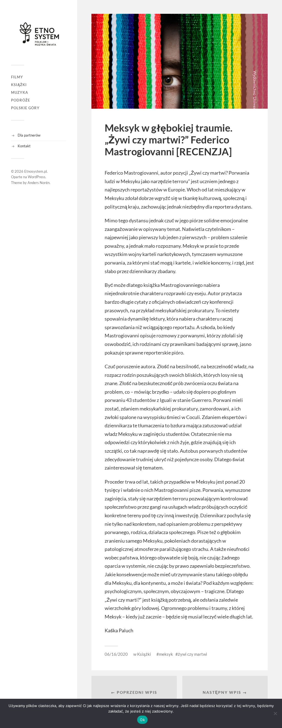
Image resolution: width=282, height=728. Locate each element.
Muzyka (19, 92)
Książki (19, 84)
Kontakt (24, 146)
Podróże (20, 100)
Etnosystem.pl (35, 171)
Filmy (17, 77)
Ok (142, 720)
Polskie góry (25, 108)
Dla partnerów (29, 135)
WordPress (36, 177)
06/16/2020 (116, 654)
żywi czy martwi (192, 654)
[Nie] (275, 713)
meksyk (166, 654)
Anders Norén (39, 182)
